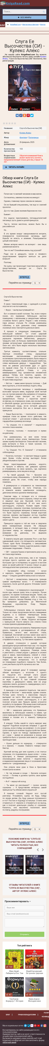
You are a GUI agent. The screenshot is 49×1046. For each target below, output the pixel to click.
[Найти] (44, 12)
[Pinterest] (28, 115)
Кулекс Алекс (25, 133)
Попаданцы (33, 137)
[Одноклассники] (24, 115)
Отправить (24, 934)
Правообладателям (27, 1015)
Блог (2, 25)
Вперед (24, 277)
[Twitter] (31, 115)
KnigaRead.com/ (15, 3)
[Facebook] (20, 115)
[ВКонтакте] (17, 115)
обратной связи (9, 1042)
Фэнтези (23, 137)
